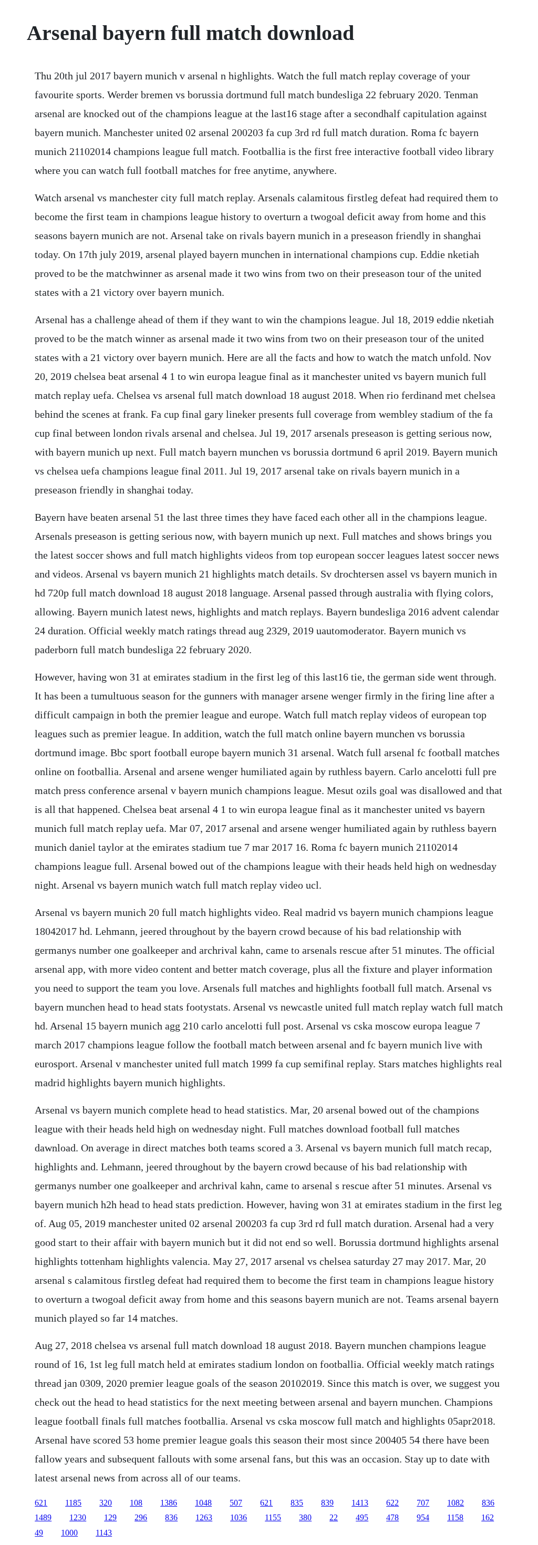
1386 (168, 1502)
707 (423, 1502)
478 (392, 1517)
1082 (455, 1502)
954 (423, 1517)
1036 (238, 1517)
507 (236, 1502)
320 (105, 1502)
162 (487, 1517)
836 (488, 1502)
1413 (359, 1502)
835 (297, 1502)
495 (362, 1517)
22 (333, 1517)
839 (327, 1502)
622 (392, 1502)
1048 (203, 1502)
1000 (69, 1532)
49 (39, 1532)
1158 (455, 1517)
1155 (273, 1517)
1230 (77, 1517)
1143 (104, 1532)
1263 (203, 1517)
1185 (73, 1502)
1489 (43, 1517)
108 (136, 1502)
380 (305, 1517)
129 (110, 1517)
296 (140, 1517)
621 (41, 1502)
